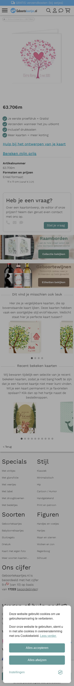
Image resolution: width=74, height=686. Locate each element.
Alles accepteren (37, 647)
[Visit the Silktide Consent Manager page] (60, 672)
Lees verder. (48, 635)
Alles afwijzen (37, 660)
